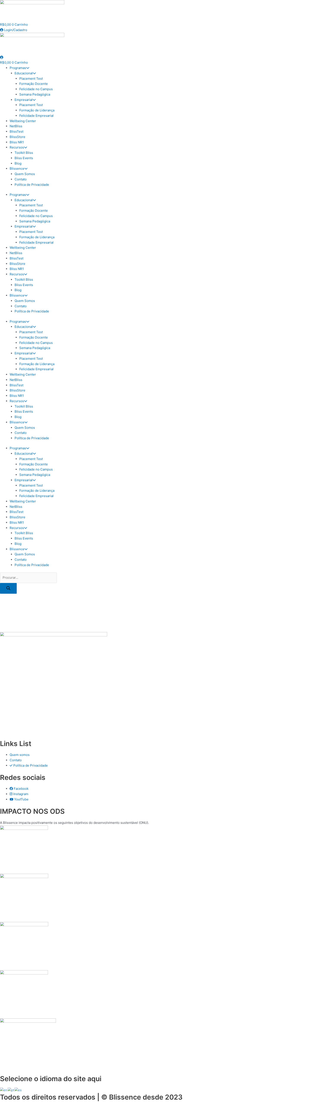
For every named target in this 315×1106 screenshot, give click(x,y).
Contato (21, 179)
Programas (18, 68)
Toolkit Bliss (24, 153)
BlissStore (17, 137)
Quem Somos (25, 174)
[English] (4, 1090)
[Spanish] (18, 1090)
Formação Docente (33, 84)
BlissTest (16, 131)
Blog (18, 163)
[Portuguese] (11, 1090)
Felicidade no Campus (36, 89)
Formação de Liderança (36, 110)
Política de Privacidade (32, 185)
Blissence (17, 168)
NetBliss (16, 126)
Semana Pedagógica (34, 94)
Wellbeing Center (23, 121)
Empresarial (24, 100)
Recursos (17, 147)
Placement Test (31, 78)
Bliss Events (24, 158)
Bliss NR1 (17, 142)
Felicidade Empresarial (36, 116)
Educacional (24, 73)
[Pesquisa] (8, 588)
